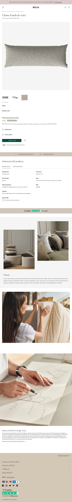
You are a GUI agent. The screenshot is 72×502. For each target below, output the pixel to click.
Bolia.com (4, 11)
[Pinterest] (13, 485)
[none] (36, 7)
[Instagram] (6, 485)
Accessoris (11, 11)
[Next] (67, 98)
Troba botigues (10, 477)
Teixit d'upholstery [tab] (17, 166)
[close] (69, 2)
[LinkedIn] (17, 485)
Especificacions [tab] (6, 166)
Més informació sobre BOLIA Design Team (13, 441)
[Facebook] (3, 485)
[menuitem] (3, 7)
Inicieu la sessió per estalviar (20, 124)
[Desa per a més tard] (25, 140)
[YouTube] (10, 485)
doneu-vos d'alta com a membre (37, 124)
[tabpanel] (36, 188)
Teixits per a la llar (20, 11)
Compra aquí (58, 2)
